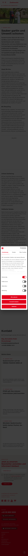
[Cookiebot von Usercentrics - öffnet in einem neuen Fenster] (20, 248)
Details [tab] (14, 252)
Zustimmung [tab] (5, 252)
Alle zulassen (14, 297)
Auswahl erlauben (14, 301)
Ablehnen (14, 306)
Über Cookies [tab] (22, 252)
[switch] (24, 281)
